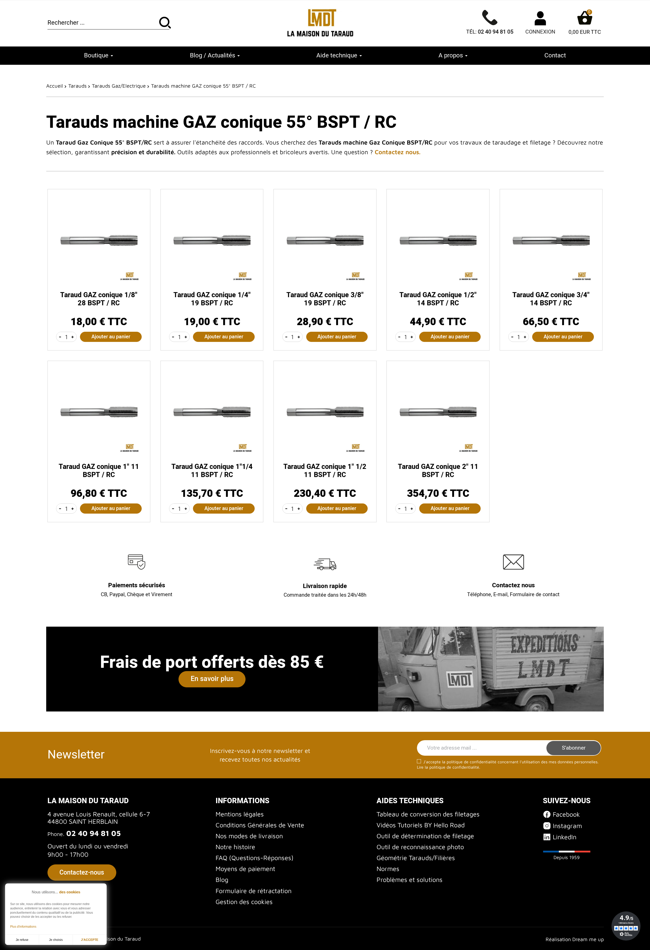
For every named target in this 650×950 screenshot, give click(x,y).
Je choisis (56, 940)
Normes (388, 868)
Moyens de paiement (245, 868)
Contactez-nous (81, 872)
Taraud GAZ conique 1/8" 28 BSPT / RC (98, 299)
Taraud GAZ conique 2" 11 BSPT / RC (438, 471)
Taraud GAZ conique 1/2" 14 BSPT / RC (438, 299)
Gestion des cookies (244, 901)
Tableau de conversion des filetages (428, 814)
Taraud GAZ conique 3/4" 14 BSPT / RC (551, 299)
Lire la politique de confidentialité (448, 767)
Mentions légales (240, 814)
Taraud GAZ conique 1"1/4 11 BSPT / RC (212, 471)
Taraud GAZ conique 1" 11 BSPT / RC (99, 471)
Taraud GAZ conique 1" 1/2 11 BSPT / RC (324, 471)
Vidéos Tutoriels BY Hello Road (421, 825)
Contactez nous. (397, 151)
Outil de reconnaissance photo (420, 846)
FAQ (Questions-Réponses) (255, 857)
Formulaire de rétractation (253, 890)
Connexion (540, 32)
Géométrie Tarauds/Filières (416, 857)
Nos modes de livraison (249, 836)
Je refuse (22, 940)
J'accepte (89, 940)
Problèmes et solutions (410, 879)
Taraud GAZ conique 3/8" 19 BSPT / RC (325, 299)
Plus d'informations (23, 926)
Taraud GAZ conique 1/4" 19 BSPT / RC (212, 299)
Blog (222, 879)
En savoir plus (212, 679)
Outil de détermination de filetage (425, 836)
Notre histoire (235, 846)
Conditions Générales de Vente (260, 825)
